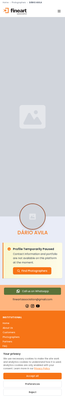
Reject (32, 392)
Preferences (32, 384)
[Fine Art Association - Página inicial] (15, 11)
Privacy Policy (42, 368)
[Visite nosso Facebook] (27, 306)
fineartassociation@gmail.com (32, 299)
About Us (8, 328)
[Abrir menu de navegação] (59, 11)
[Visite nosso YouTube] (38, 306)
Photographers (19, 2)
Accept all (32, 376)
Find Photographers (34, 271)
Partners (7, 341)
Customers (9, 332)
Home (5, 2)
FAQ (5, 346)
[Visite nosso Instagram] (32, 306)
